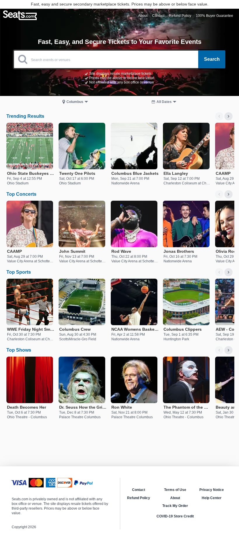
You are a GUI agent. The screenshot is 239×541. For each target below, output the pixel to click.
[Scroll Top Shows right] (228, 350)
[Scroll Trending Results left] (219, 116)
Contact (138, 490)
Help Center (212, 498)
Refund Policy (138, 498)
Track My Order (175, 506)
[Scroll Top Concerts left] (219, 194)
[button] (119, 77)
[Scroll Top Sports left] (219, 272)
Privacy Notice (211, 490)
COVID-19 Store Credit (175, 516)
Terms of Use (175, 490)
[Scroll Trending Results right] (228, 116)
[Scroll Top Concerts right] (228, 194)
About (175, 498)
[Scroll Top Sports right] (228, 272)
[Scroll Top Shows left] (219, 350)
